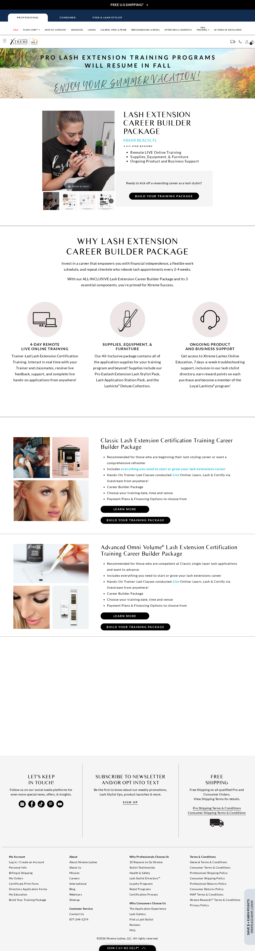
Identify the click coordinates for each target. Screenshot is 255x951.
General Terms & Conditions (208, 862)
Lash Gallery (137, 914)
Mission (74, 873)
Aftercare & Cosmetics (178, 30)
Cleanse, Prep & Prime (114, 30)
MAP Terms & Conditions (207, 894)
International (78, 883)
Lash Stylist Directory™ (144, 878)
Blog (72, 889)
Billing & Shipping (21, 873)
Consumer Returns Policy (207, 889)
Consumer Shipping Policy (207, 878)
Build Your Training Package (27, 899)
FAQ (132, 930)
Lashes (92, 30)
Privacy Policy (199, 905)
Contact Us (76, 914)
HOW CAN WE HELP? (123, 948)
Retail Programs (140, 889)
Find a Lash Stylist (141, 919)
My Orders (16, 878)
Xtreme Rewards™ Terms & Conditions (215, 899)
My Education (18, 894)
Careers (74, 878)
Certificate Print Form (24, 883)
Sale (15, 30)
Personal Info (18, 867)
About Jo (75, 867)
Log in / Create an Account (26, 862)
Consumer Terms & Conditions (210, 867)
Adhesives (77, 30)
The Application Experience (147, 908)
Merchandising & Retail (145, 30)
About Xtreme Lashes (83, 862)
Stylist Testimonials (142, 867)
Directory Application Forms (28, 889)
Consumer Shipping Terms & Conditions (217, 812)
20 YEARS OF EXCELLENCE (228, 30)
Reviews (134, 924)
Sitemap (74, 899)
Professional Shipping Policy (209, 873)
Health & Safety (139, 873)
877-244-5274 (78, 919)
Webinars (75, 894)
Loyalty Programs (141, 883)
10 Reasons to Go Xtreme (146, 862)
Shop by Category (55, 30)
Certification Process (143, 894)
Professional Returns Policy (208, 883)
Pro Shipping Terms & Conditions (217, 808)
